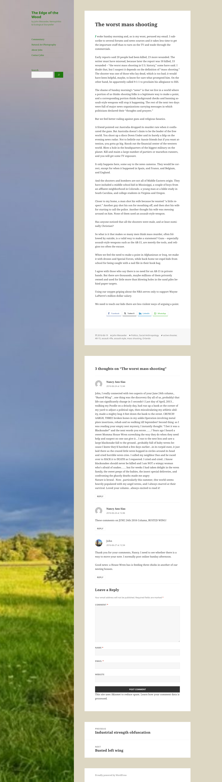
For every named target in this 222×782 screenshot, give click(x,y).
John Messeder (119, 335)
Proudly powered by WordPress (111, 775)
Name (99, 647)
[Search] (58, 75)
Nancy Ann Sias (115, 382)
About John (36, 50)
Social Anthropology (149, 335)
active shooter (170, 335)
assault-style (120, 338)
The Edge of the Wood (44, 14)
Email (99, 661)
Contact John (37, 55)
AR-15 (98, 338)
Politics (134, 335)
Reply (100, 496)
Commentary (37, 39)
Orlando (146, 338)
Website (99, 674)
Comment (101, 604)
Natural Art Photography (43, 44)
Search (35, 70)
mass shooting (134, 338)
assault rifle (107, 338)
